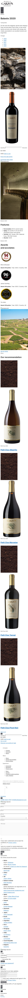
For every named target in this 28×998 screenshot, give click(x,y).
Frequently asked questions (12, 774)
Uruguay (8, 750)
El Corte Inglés (12, 898)
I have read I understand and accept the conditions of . (12, 841)
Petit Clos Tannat (8, 635)
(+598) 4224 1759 (6, 800)
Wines (7, 758)
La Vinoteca (7, 934)
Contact (7, 772)
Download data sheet (7, 159)
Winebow (10, 862)
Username (3, 955)
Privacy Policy (6, 783)
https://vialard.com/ (9, 892)
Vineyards (8, 751)
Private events (9, 768)
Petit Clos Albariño (9, 450)
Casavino (6, 946)
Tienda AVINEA (8, 922)
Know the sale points (6, 156)
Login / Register (9, 775)
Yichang (6, 926)
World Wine (7, 918)
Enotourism (8, 766)
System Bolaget (8, 906)
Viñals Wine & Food (13, 896)
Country (3, 816)
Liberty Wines (7, 878)
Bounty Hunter (12, 864)
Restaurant (8, 767)
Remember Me (6, 959)
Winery (7, 753)
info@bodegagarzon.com (19, 800)
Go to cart (3, 741)
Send (2, 851)
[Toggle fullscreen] (4, 993)
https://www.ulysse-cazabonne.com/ (14, 890)
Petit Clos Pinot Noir (9, 728)
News (7, 771)
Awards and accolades (11, 759)
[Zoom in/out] (5, 993)
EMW (5, 874)
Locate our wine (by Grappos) (18, 866)
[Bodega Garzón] (7, 6)
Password (3, 957)
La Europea (7, 938)
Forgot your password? (7, 963)
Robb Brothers (8, 882)
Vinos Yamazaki (8, 914)
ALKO (5, 902)
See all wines (4, 351)
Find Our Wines (9, 761)
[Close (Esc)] (1, 993)
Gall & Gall (6, 870)
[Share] (2, 993)
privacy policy (12, 842)
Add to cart (7, 153)
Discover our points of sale (8, 743)
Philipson (6, 910)
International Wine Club (10, 942)
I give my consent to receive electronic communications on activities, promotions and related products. (14, 848)
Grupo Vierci (7, 930)
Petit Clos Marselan (9, 542)
